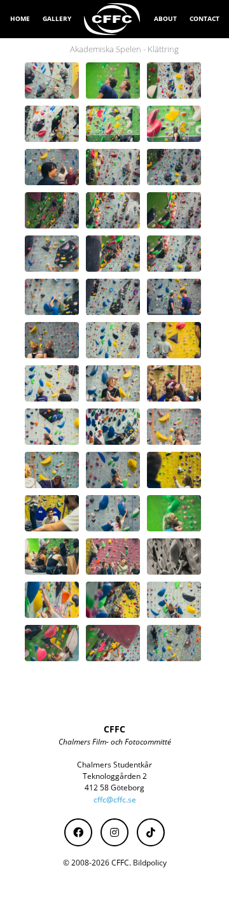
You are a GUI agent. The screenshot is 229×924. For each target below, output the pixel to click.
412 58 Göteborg (114, 787)
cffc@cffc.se (115, 799)
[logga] (112, 19)
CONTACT (204, 18)
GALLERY (57, 18)
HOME (20, 18)
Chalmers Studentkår (114, 764)
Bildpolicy (150, 862)
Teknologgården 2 (115, 776)
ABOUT (165, 18)
